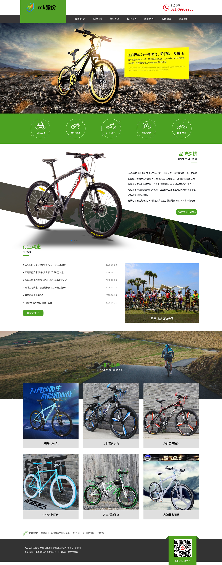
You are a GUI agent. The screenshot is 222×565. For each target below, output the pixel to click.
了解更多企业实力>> (186, 212)
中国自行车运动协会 (60, 533)
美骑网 (44, 533)
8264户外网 (88, 533)
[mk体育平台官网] (43, 7)
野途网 (76, 533)
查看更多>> (33, 313)
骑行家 (101, 533)
